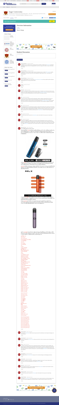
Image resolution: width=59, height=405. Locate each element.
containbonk (23, 338)
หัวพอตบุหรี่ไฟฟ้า (24, 270)
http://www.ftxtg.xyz (25, 322)
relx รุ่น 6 (25, 201)
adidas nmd (23, 312)
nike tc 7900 (23, 310)
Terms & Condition (43, 403)
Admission (51, 0)
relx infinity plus (24, 238)
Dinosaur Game (30, 339)
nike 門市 (22, 301)
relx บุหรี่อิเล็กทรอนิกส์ (25, 254)
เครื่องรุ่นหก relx (24, 281)
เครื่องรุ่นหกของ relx (24, 285)
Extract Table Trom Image (39, 79)
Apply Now (6, 70)
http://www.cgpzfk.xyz (25, 318)
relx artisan (23, 243)
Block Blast (45, 348)
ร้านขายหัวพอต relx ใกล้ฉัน (26, 239)
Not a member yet (53, 4)
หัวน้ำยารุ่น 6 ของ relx (25, 287)
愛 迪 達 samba (24, 303)
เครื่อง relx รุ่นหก (24, 284)
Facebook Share (51, 17)
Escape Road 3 (40, 109)
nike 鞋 (22, 302)
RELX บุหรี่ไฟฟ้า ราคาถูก (25, 258)
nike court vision (24, 294)
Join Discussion (45, 17)
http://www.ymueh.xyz (25, 319)
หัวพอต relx (23, 266)
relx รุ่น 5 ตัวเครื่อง (24, 273)
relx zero (22, 241)
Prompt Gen (48, 64)
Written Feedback (6, 17)
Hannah (22, 89)
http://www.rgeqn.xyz (25, 323)
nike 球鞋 (22, 311)
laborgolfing (23, 353)
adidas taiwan (23, 308)
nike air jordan (23, 315)
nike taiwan (23, 296)
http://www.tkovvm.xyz (25, 326)
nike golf (22, 309)
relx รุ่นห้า (27, 197)
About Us (42, 0)
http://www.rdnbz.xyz (25, 321)
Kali (21, 97)
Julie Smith (23, 359)
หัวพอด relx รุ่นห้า (24, 277)
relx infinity (23, 237)
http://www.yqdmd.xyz (25, 327)
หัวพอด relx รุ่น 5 (24, 276)
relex (22, 252)
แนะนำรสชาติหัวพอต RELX (26, 265)
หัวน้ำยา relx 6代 (24, 291)
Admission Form (25, 0)
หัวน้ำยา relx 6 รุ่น (24, 290)
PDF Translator (48, 72)
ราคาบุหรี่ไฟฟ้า (23, 240)
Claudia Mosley (24, 63)
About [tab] (18, 27)
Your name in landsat (45, 100)
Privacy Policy (38, 403)
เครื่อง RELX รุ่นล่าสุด (24, 257)
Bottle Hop (26, 123)
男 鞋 (22, 304)
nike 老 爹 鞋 (23, 298)
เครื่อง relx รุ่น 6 (24, 280)
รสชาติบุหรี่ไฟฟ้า (24, 268)
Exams (8, 0)
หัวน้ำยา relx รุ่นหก (24, 288)
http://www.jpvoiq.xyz (25, 316)
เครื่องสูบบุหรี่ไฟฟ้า (24, 259)
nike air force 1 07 (24, 292)
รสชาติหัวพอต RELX (24, 263)
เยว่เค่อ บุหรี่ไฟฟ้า (24, 247)
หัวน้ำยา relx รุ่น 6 (24, 286)
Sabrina (22, 365)
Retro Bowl (41, 366)
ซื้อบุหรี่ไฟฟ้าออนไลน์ (25, 250)
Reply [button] (22, 68)
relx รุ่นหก (25, 232)
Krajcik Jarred (23, 371)
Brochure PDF (52, 14)
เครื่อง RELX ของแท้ (24, 256)
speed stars (39, 361)
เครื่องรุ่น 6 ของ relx (24, 283)
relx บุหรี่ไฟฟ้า (23, 244)
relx (28, 130)
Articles (31, 0)
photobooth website (43, 92)
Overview (11, 17)
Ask (4, 0)
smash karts (28, 378)
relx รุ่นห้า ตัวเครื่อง (24, 274)
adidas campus (24, 305)
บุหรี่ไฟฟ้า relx (23, 248)
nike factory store (24, 295)
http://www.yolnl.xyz (25, 320)
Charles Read (23, 331)
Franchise (36, 0)
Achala (22, 84)
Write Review (19, 0)
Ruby (22, 344)
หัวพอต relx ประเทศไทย (25, 267)
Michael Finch (23, 127)
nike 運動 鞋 (23, 300)
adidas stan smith (24, 314)
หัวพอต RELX (23, 264)
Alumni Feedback (13, 0)
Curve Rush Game (29, 354)
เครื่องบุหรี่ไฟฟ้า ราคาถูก (25, 261)
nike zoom (23, 297)
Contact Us (46, 0)
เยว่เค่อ (25, 162)
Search (44, 3)
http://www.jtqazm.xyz (25, 325)
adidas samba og (24, 307)
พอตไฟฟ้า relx (23, 260)
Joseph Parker (23, 377)
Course (16, 17)
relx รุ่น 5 (22, 166)
